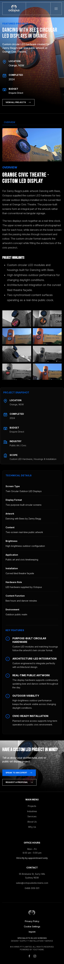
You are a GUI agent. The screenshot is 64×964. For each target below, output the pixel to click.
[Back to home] (14, 8)
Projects (32, 806)
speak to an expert (16, 772)
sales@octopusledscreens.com (32, 883)
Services (32, 816)
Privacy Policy (32, 921)
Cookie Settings (32, 926)
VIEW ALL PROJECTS (16, 102)
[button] (56, 8)
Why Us (32, 827)
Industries (32, 811)
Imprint (32, 931)
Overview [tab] (9, 122)
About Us (32, 821)
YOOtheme (38, 949)
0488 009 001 (32, 888)
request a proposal (17, 782)
